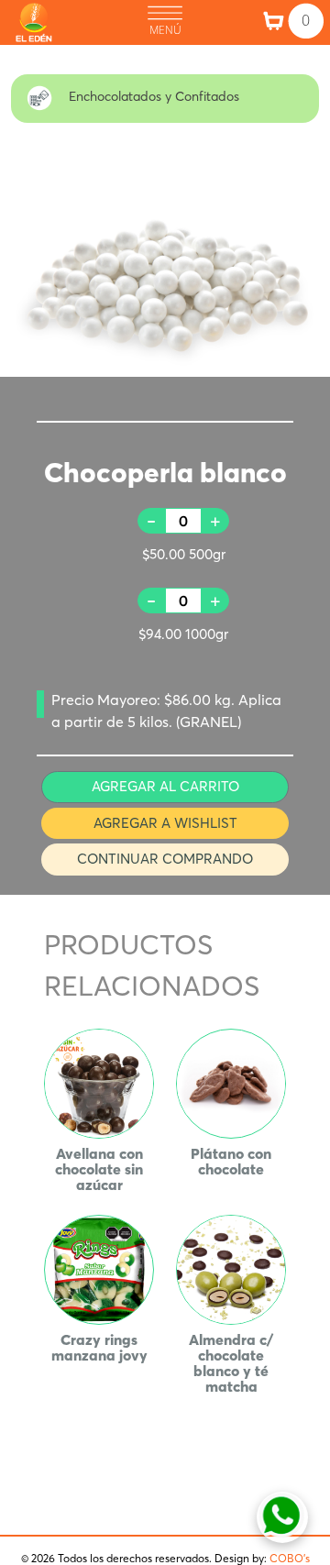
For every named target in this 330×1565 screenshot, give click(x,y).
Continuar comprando (165, 858)
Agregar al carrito (165, 786)
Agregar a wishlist (165, 823)
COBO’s (290, 1558)
